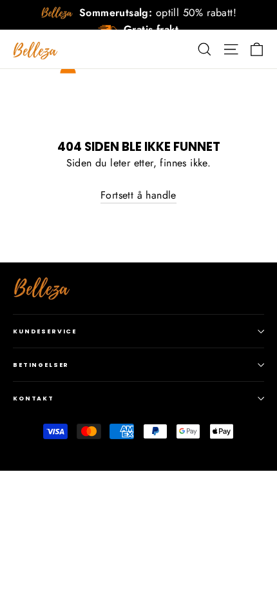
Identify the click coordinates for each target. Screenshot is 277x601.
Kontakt (33, 398)
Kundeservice (45, 331)
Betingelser (41, 364)
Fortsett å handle (138, 195)
